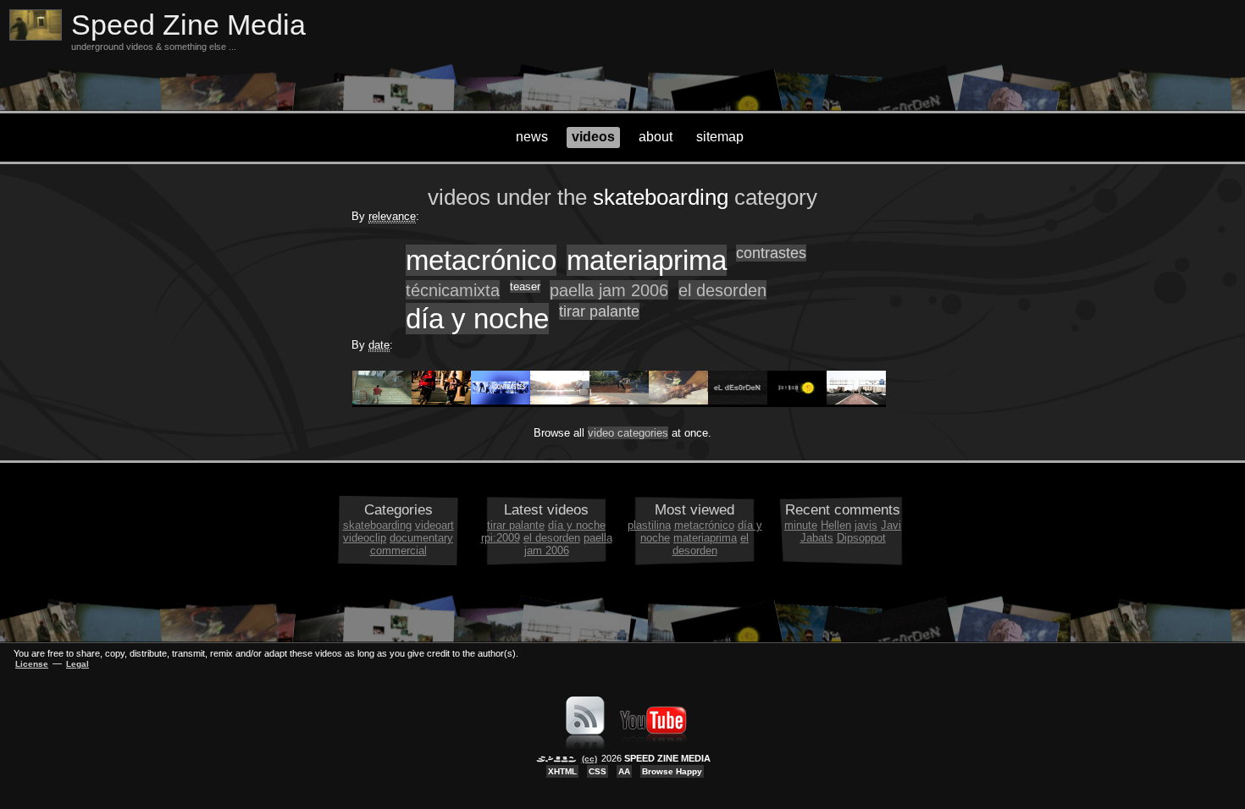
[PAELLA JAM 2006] (678, 400)
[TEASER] (619, 400)
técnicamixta (453, 290)
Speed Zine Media (188, 25)
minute (800, 525)
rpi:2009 (500, 537)
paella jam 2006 (609, 290)
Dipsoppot (861, 537)
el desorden (722, 290)
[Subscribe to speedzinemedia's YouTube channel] (653, 745)
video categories (628, 433)
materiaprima (647, 260)
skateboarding (377, 525)
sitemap (720, 136)
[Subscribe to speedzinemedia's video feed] (585, 745)
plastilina (649, 525)
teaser (525, 286)
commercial (398, 550)
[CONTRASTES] (500, 400)
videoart (434, 525)
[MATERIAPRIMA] (441, 400)
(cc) (589, 758)
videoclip (364, 537)
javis (866, 525)
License (31, 664)
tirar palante (599, 311)
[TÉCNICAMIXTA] (559, 400)
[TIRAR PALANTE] (856, 400)
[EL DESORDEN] (737, 400)
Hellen (836, 525)
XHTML (562, 771)
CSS (597, 771)
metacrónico (481, 260)
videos (593, 136)
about (655, 136)
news (532, 136)
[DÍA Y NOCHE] (797, 400)
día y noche (477, 318)
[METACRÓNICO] (382, 400)
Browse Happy (672, 771)
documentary (421, 537)
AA (624, 771)
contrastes (771, 253)
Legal (77, 664)
